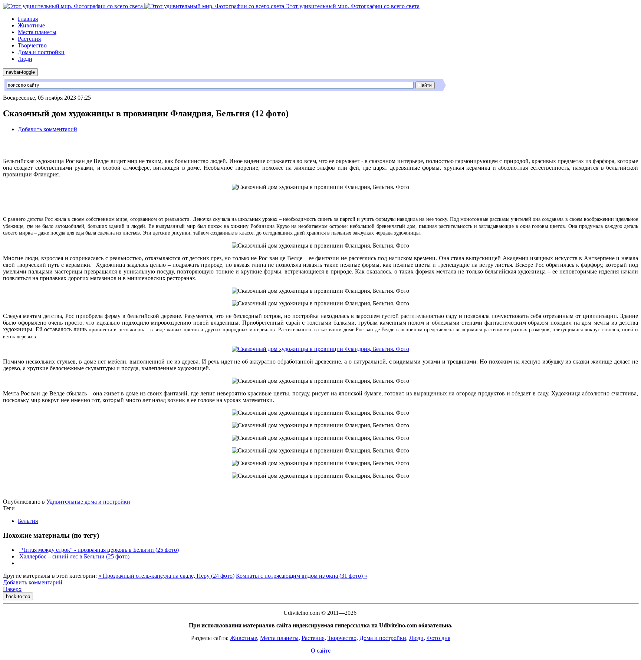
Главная (28, 19)
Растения (29, 39)
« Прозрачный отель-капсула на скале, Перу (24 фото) (166, 576)
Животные (31, 25)
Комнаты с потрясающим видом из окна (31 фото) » (301, 576)
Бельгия (28, 521)
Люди (25, 59)
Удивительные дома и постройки (88, 501)
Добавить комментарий (47, 129)
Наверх (12, 589)
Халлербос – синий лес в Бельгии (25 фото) (74, 556)
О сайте (321, 650)
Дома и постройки (41, 52)
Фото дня (438, 638)
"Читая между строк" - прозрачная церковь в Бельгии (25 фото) (99, 550)
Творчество (32, 45)
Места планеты (37, 32)
